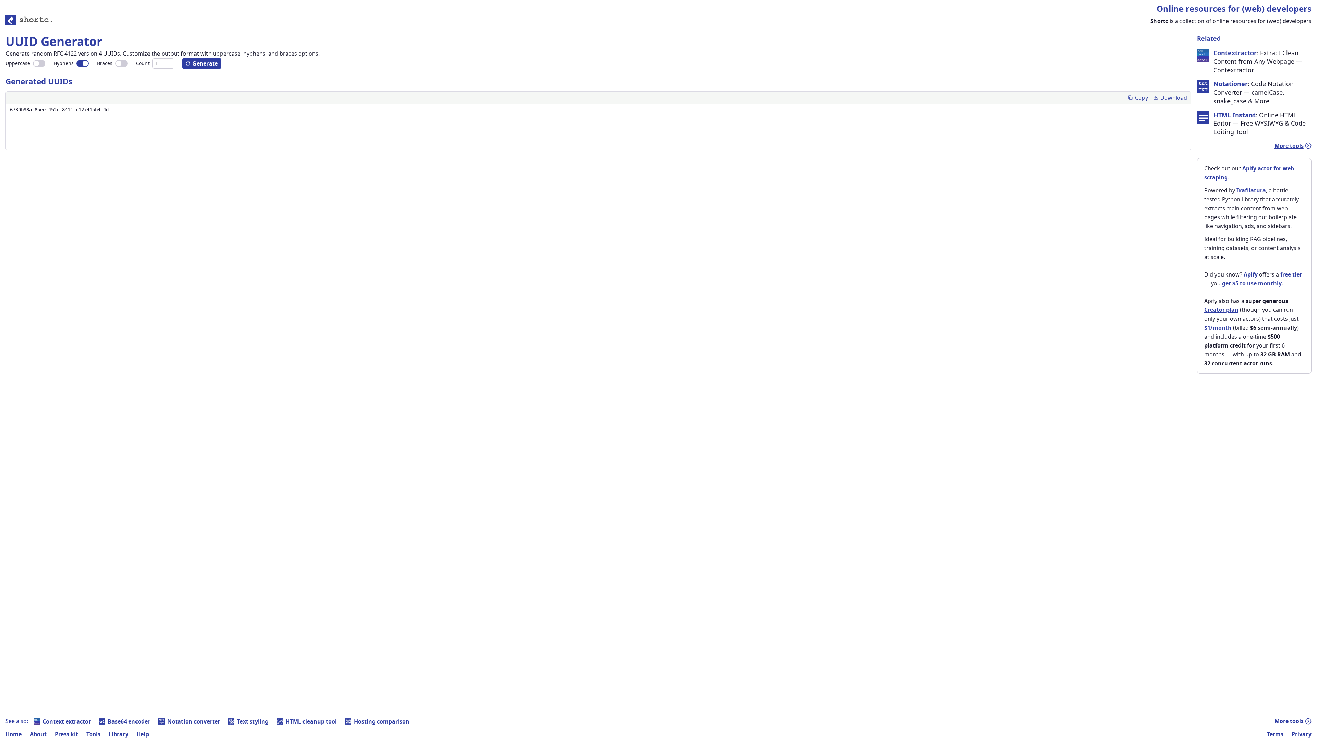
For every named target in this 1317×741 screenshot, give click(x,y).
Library (118, 734)
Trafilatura (1251, 190)
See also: (16, 721)
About (38, 734)
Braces (104, 63)
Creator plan (1221, 310)
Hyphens (64, 63)
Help (143, 734)
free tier (1291, 274)
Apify (1251, 274)
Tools (93, 734)
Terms (1275, 734)
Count (143, 63)
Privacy (1302, 734)
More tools (1289, 146)
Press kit (66, 734)
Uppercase (17, 63)
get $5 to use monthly (1252, 283)
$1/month (1218, 327)
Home (13, 734)
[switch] (39, 63)
